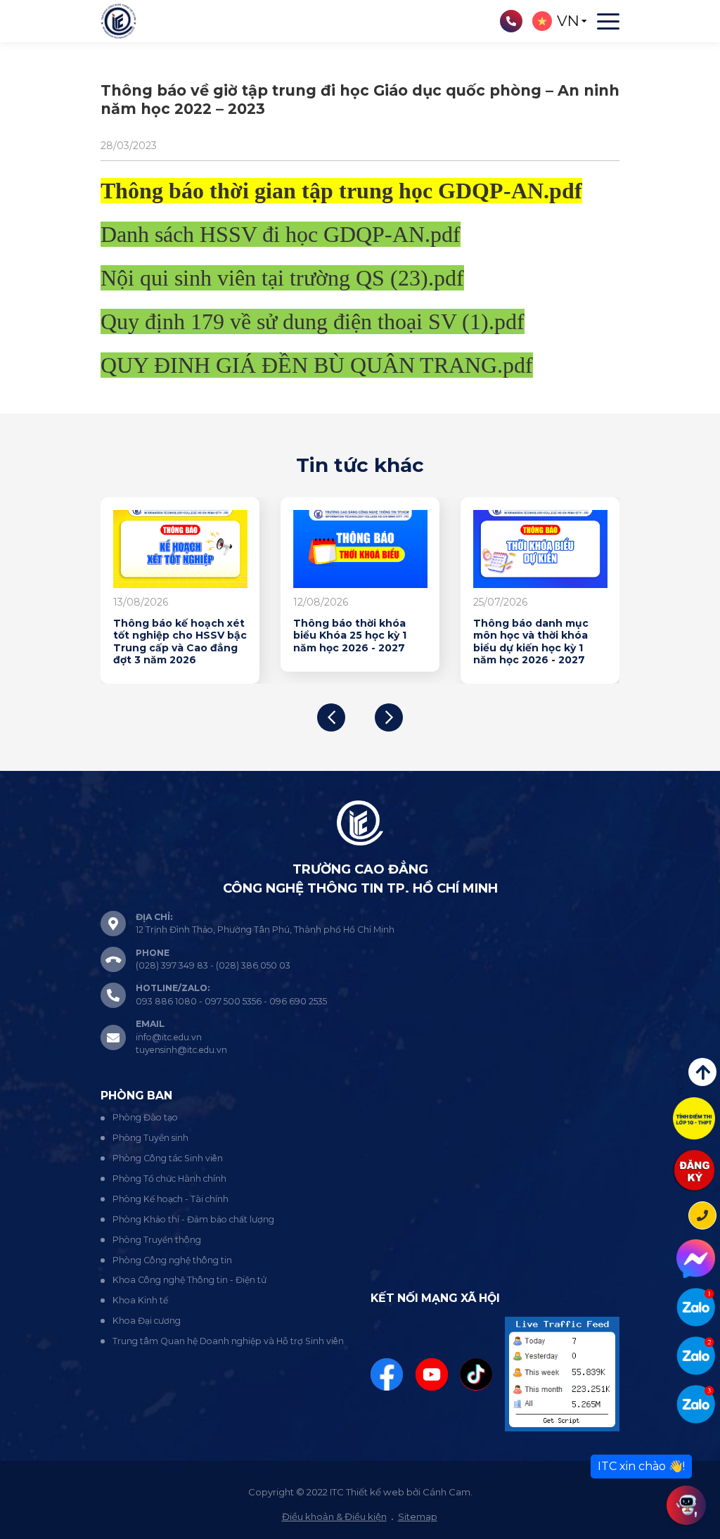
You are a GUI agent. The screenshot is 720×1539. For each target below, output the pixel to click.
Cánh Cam (446, 1492)
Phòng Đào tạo (145, 1117)
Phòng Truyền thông (156, 1239)
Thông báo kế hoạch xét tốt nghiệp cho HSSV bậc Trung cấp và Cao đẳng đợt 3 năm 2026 (180, 642)
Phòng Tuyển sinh (150, 1137)
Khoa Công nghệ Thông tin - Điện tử (189, 1280)
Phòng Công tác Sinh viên (167, 1158)
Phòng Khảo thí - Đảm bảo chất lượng (193, 1219)
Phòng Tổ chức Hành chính (169, 1178)
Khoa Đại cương (146, 1320)
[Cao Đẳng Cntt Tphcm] (695, 1404)
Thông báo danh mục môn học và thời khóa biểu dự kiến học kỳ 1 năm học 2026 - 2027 (531, 642)
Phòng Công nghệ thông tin (172, 1260)
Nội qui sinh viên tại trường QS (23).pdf (282, 277)
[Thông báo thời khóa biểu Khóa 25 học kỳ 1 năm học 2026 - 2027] (360, 549)
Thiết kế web (375, 1492)
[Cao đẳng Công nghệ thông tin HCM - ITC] (695, 1355)
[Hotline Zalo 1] (695, 1307)
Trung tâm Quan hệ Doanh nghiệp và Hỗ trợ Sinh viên (228, 1341)
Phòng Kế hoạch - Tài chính (170, 1199)
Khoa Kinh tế (140, 1300)
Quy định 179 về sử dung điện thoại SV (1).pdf (313, 321)
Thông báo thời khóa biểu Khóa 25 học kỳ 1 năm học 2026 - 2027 (349, 636)
